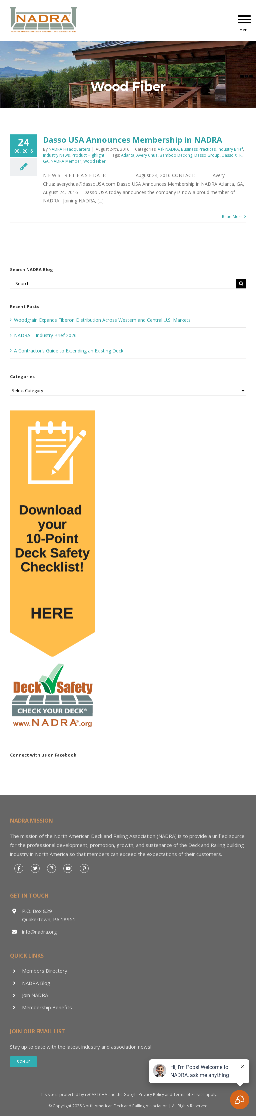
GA (46, 161)
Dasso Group (207, 155)
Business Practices (198, 149)
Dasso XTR (232, 155)
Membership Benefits (47, 1007)
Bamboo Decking (176, 155)
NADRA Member (66, 161)
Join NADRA (35, 995)
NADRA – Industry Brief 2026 (45, 335)
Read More (232, 216)
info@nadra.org (39, 931)
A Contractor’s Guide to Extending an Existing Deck (68, 350)
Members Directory (44, 970)
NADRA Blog (36, 983)
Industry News (56, 155)
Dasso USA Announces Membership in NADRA (132, 139)
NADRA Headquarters (69, 149)
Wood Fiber (94, 161)
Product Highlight (88, 155)
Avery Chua (147, 155)
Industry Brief (230, 149)
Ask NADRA (168, 149)
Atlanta (127, 155)
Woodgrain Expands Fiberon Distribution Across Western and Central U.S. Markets (102, 320)
